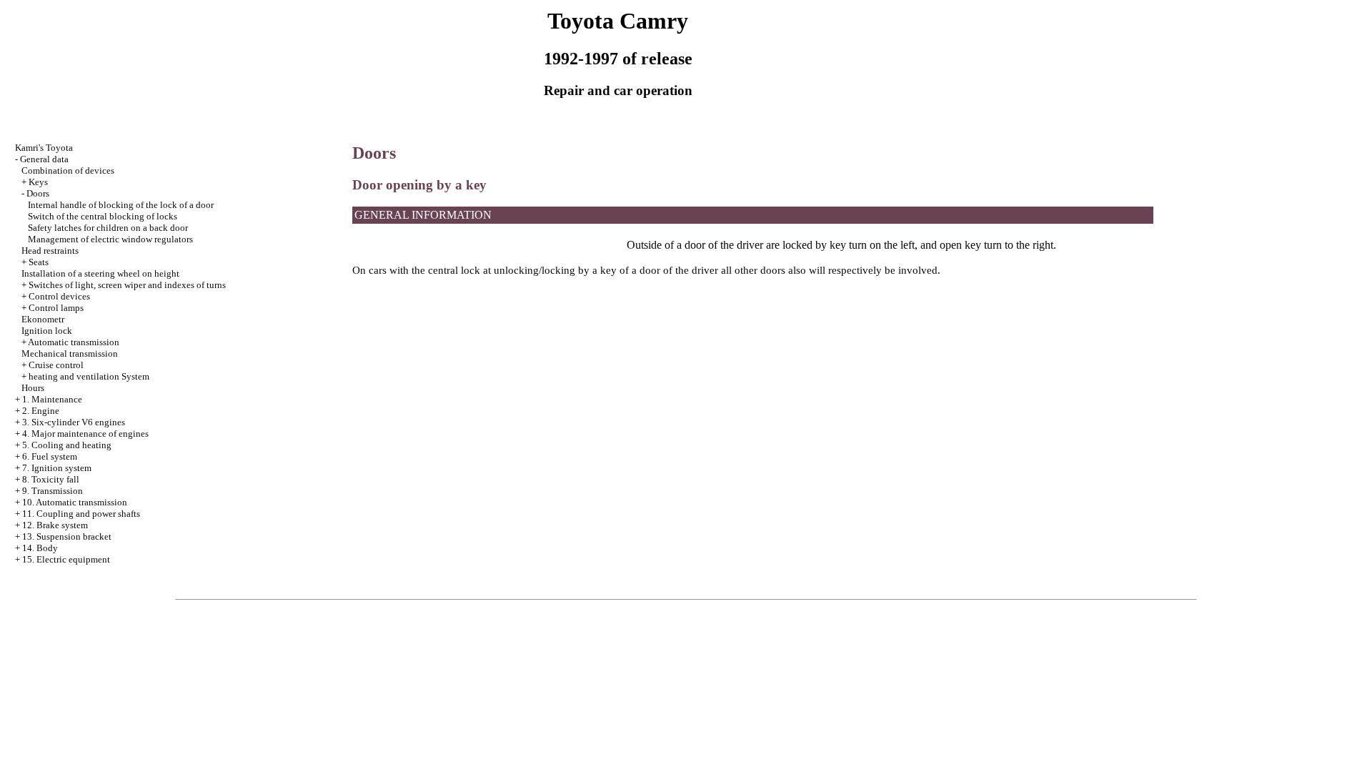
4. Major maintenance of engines (85, 433)
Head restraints (50, 250)
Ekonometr (42, 319)
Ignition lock (46, 330)
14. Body (40, 548)
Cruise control (56, 365)
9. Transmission (52, 490)
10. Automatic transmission (74, 502)
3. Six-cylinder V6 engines (73, 422)
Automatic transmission (73, 342)
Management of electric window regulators (110, 239)
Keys (38, 182)
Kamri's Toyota (44, 147)
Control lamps (56, 307)
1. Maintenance (52, 399)
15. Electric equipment (66, 559)
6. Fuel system (49, 456)
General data (44, 159)
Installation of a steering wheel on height (100, 273)
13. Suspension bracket (66, 536)
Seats (39, 262)
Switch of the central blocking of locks (102, 216)
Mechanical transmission (69, 353)
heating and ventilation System (89, 376)
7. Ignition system (56, 467)
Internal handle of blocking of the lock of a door (121, 204)
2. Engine (40, 410)
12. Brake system (55, 525)
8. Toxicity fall (50, 479)
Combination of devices (67, 170)
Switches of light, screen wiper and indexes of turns (127, 284)
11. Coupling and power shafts (81, 513)
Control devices (59, 296)
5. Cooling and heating (66, 445)
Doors (37, 193)
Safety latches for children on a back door (108, 227)
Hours (32, 387)
